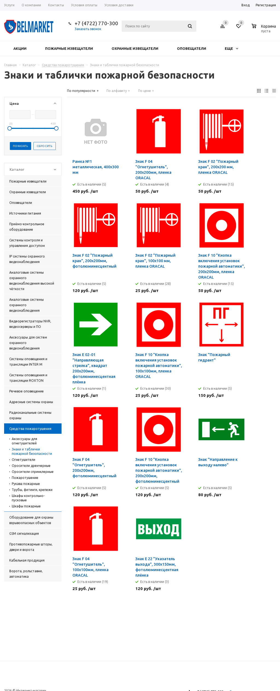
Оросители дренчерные (31, 465)
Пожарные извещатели (69, 48)
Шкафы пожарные (26, 506)
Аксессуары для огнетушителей (24, 441)
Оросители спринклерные (33, 471)
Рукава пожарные (26, 483)
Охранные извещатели (135, 48)
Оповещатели (191, 48)
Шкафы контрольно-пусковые (28, 498)
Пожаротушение (25, 477)
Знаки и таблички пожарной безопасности (32, 451)
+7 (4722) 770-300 (96, 23)
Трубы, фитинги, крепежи (32, 489)
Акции (20, 48)
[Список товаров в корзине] (264, 30)
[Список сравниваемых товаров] (223, 28)
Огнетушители (23, 459)
